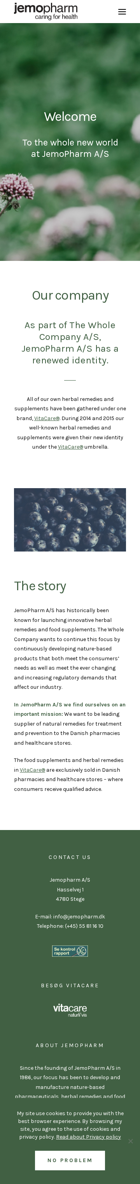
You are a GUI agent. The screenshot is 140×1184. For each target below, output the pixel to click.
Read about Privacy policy (88, 1137)
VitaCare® (47, 418)
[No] (130, 1141)
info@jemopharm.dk (78, 916)
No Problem (70, 1160)
